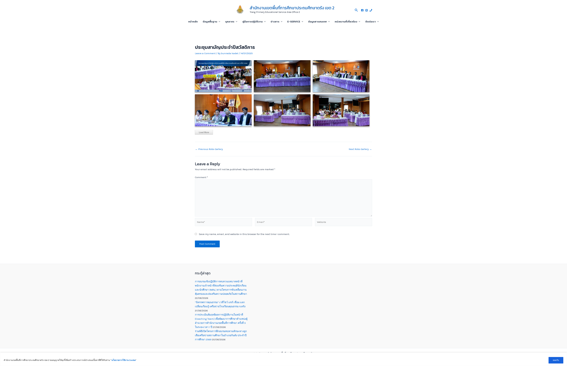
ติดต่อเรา (370, 21)
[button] (356, 10)
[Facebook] (362, 10)
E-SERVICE (293, 21)
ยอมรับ (556, 360)
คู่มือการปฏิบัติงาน (252, 21)
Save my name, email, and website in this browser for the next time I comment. (244, 234)
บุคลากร (229, 21)
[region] (283, 359)
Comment (201, 177)
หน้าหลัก (193, 21)
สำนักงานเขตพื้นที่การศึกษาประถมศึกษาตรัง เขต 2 (292, 8)
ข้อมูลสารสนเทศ (317, 21)
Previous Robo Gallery (209, 149)
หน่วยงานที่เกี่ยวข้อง (346, 21)
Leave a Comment (205, 53)
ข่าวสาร (275, 21)
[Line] (366, 10)
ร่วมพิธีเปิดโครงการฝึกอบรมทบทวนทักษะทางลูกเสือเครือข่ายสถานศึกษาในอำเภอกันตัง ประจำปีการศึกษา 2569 (221, 335)
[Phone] (371, 10)
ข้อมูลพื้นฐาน (210, 21)
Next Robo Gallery (360, 149)
